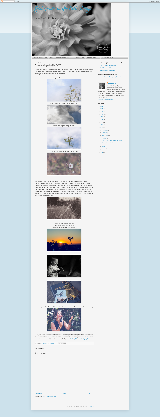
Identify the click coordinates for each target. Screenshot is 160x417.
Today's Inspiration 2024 (63, 57)
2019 (101, 122)
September (105, 135)
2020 (102, 119)
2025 (102, 106)
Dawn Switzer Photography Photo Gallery (112, 77)
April (103, 146)
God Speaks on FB (105, 68)
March (104, 149)
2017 (101, 127)
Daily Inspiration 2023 (78, 57)
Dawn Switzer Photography (108, 65)
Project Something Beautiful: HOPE (112, 140)
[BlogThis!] (60, 343)
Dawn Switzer (112, 83)
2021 (101, 117)
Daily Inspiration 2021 (108, 57)
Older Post (90, 393)
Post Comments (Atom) (49, 396)
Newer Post (38, 393)
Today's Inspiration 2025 (40, 57)
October (104, 132)
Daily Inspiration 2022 (93, 57)
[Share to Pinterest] (65, 343)
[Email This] (59, 343)
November (105, 130)
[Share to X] (62, 343)
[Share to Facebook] (63, 343)
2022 (102, 114)
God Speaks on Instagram (107, 70)
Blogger (92, 406)
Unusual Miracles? (107, 143)
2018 (101, 125)
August (104, 138)
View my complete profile (105, 99)
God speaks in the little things (63, 9)
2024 (102, 109)
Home (51, 57)
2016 (101, 152)
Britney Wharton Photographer (79, 339)
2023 (102, 111)
